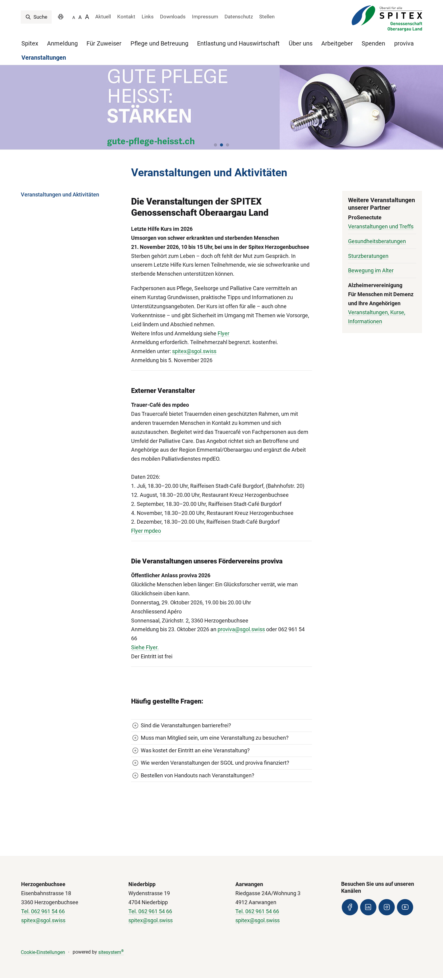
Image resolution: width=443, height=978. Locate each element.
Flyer (223, 333)
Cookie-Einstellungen (43, 952)
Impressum (205, 17)
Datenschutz (239, 17)
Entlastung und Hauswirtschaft (238, 43)
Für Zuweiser (103, 43)
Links (148, 17)
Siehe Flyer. (145, 647)
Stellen (267, 17)
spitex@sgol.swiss (194, 351)
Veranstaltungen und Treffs (380, 226)
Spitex (29, 43)
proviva (404, 43)
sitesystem (111, 952)
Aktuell (103, 17)
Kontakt (126, 17)
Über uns (301, 43)
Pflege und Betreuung (159, 43)
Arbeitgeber (337, 43)
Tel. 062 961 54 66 (43, 911)
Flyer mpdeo (146, 531)
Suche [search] (39, 17)
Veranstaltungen (43, 57)
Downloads (173, 17)
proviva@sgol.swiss (241, 629)
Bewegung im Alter (371, 270)
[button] (215, 145)
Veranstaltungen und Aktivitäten (60, 194)
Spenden (373, 43)
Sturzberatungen (368, 256)
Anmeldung (62, 43)
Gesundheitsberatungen (377, 241)
